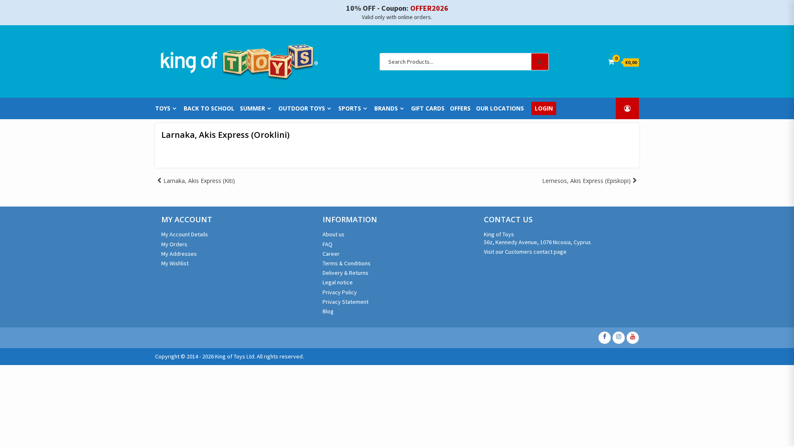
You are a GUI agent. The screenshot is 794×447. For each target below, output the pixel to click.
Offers (460, 108)
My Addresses (179, 253)
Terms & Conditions (347, 263)
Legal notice (338, 282)
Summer (252, 108)
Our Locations (500, 108)
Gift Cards (428, 108)
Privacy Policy (340, 292)
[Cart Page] (611, 62)
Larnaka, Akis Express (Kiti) (199, 181)
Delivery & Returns (345, 272)
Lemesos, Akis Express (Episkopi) (586, 181)
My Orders (174, 244)
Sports (349, 108)
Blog (328, 311)
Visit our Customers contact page (525, 251)
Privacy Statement (345, 301)
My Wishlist (175, 263)
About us (333, 234)
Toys (162, 108)
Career (331, 253)
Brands (386, 108)
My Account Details (184, 234)
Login (544, 108)
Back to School (209, 108)
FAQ (327, 244)
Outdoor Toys (301, 108)
